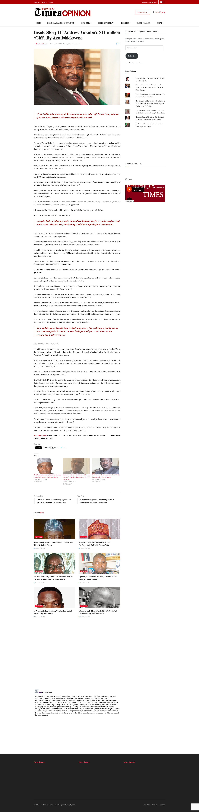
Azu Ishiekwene (40, 435)
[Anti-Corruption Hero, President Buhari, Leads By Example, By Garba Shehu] (47, 466)
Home (38, 23)
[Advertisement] (145, 144)
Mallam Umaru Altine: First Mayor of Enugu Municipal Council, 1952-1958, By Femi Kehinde (150, 87)
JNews (40, 805)
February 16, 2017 (56, 44)
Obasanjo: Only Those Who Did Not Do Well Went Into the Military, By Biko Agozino (98, 612)
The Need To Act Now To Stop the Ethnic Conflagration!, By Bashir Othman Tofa (94, 543)
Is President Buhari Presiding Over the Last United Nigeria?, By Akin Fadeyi (53, 612)
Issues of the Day (105, 23)
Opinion (39, 537)
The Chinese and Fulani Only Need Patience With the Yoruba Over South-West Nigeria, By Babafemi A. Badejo (150, 103)
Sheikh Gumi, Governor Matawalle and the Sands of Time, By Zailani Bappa (53, 543)
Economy (85, 23)
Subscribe (142, 12)
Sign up (162, 12)
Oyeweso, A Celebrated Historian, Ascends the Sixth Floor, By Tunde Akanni (98, 577)
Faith (159, 23)
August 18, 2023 (40, 616)
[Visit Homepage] (62, 12)
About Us (44, 2)
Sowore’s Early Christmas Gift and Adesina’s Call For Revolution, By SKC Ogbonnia (76, 477)
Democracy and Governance (60, 23)
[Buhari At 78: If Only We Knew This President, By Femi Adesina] (105, 466)
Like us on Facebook (133, 163)
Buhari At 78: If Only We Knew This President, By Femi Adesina (105, 476)
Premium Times (41, 44)
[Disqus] (77, 655)
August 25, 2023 (40, 548)
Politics (125, 23)
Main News (37, 2)
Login (157, 12)
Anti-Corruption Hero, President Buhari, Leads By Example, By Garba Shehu (47, 476)
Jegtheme (72, 805)
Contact (50, 2)
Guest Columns (143, 23)
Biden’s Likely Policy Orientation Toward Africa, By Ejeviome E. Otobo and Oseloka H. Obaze (53, 577)
